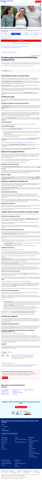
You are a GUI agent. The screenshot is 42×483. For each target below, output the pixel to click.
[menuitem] (39, 52)
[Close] (40, 4)
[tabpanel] (21, 357)
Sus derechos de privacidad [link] (19, 471)
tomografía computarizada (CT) (9, 326)
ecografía (4, 346)
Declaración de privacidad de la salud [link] (12, 471)
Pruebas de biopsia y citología (29, 314)
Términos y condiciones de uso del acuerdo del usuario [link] (28, 471)
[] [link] (9, 70)
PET (17, 333)
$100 (16, 34)
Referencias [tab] (10, 352)
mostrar (9, 70)
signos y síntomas (6, 62)
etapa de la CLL (36, 288)
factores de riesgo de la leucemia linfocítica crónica (14, 83)
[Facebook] (5, 426)
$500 (36, 34)
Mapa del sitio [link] (2, 471)
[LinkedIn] (6, 426)
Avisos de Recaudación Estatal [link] (37, 471)
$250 (26, 34)
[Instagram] (3, 426)
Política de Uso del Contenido (23, 366)
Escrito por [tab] (4, 352)
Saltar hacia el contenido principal (6, 0)
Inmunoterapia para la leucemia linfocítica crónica (26, 142)
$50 (5, 34)
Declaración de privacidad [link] (6, 471)
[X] (1, 426)
